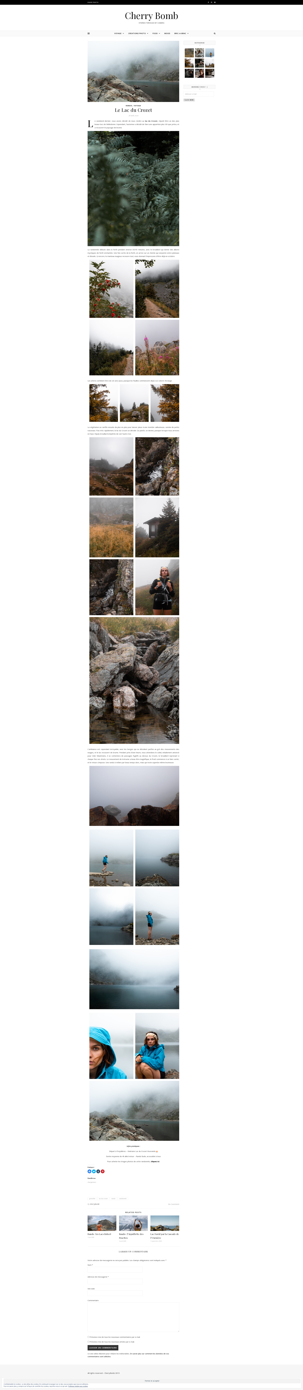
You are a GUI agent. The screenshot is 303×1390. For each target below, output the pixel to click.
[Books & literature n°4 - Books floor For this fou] (199, 73)
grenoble (92, 1199)
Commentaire (93, 1300)
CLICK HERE (189, 100)
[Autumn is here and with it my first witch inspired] (189, 73)
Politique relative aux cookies (78, 1386)
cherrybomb (94, 1204)
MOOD (167, 33)
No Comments (173, 1204)
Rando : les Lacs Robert (99, 1234)
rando (113, 1199)
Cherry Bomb (151, 15)
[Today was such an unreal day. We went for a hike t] (209, 52)
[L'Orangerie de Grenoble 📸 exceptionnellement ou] (209, 73)
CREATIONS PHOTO (137, 33)
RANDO (129, 106)
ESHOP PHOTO (93, 2)
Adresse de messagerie (98, 1277)
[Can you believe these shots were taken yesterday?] (199, 52)
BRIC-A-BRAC (180, 33)
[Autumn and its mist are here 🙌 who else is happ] (209, 63)
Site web (91, 1288)
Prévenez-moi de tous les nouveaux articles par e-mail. (112, 1342)
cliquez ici (155, 1161)
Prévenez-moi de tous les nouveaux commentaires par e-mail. (115, 1337)
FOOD (155, 33)
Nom (90, 1265)
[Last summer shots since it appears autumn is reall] (189, 52)
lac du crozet (103, 1199)
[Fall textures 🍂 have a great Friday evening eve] (189, 63)
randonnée (123, 1199)
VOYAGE (118, 33)
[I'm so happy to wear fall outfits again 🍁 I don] (199, 63)
